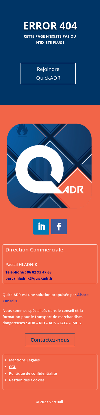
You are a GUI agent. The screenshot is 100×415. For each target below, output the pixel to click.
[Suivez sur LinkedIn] (41, 227)
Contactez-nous (50, 339)
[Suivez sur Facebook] (59, 226)
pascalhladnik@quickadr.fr (29, 278)
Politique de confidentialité (33, 373)
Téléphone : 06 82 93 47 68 (28, 272)
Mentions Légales (24, 360)
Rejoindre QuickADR (48, 73)
